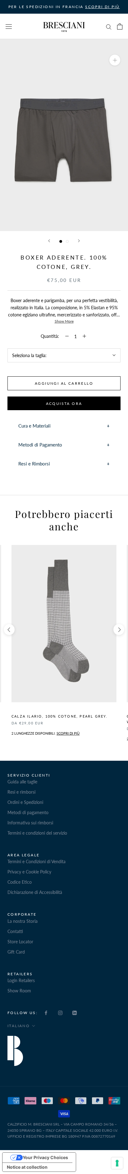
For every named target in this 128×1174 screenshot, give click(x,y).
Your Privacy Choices (45, 1157)
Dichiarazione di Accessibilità (34, 892)
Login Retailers (21, 980)
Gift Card (16, 951)
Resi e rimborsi (21, 792)
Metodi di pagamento (27, 812)
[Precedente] (49, 240)
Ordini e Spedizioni (25, 802)
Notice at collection (27, 1167)
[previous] (9, 629)
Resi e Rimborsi (34, 463)
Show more (64, 321)
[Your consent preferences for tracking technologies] (117, 1163)
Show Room (19, 990)
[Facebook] (46, 1012)
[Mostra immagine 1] (60, 241)
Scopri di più (68, 733)
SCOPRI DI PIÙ (102, 6)
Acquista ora (64, 403)
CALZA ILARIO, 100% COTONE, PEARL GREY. (59, 716)
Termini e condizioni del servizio (37, 833)
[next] (118, 629)
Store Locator (20, 941)
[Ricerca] (109, 26)
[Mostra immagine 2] (67, 241)
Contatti (15, 931)
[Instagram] (60, 1012)
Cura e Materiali (34, 425)
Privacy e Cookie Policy (29, 871)
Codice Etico (19, 882)
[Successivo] (79, 240)
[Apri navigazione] (9, 26)
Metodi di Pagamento (40, 444)
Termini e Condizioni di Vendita (36, 861)
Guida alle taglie (22, 781)
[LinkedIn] (74, 1012)
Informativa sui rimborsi (30, 822)
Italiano (18, 1025)
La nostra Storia (22, 921)
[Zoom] (114, 60)
